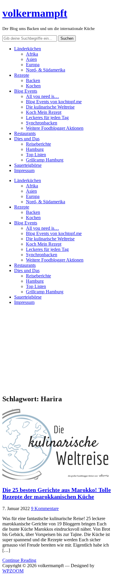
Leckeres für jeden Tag (47, 117)
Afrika (32, 53)
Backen (33, 80)
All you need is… (42, 96)
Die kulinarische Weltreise (50, 106)
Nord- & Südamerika (45, 69)
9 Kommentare (45, 508)
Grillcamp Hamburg (44, 159)
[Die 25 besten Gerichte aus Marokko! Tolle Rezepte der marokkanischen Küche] (55, 477)
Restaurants (25, 133)
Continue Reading (19, 560)
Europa (33, 64)
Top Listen (36, 154)
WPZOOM (13, 570)
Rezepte (21, 75)
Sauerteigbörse (28, 165)
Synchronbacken (41, 122)
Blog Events (25, 91)
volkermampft (34, 13)
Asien (31, 59)
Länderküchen (27, 48)
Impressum (24, 170)
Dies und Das (27, 138)
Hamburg (35, 149)
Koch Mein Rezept (43, 112)
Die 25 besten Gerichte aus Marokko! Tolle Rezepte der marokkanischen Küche (56, 493)
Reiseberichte (38, 144)
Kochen (33, 85)
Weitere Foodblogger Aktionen (54, 128)
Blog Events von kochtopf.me (54, 101)
